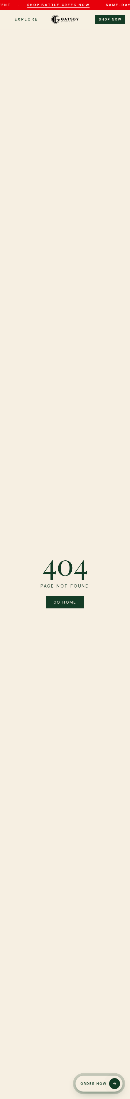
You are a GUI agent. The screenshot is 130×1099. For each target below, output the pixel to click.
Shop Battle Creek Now (48, 5)
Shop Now (110, 19)
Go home (65, 602)
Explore (26, 19)
